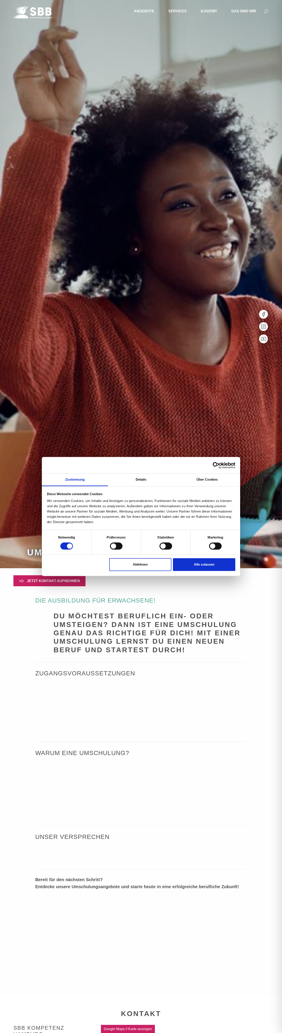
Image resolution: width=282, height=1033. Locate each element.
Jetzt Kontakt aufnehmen (53, 581)
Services (177, 11)
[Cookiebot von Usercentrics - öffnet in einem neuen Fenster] (216, 465)
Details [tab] (141, 479)
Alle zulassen (204, 564)
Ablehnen (140, 564)
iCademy (209, 11)
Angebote (144, 11)
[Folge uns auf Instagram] (263, 326)
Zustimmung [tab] (75, 479)
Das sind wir (243, 11)
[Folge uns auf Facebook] (263, 314)
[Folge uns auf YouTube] (263, 339)
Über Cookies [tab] (207, 479)
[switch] (116, 546)
